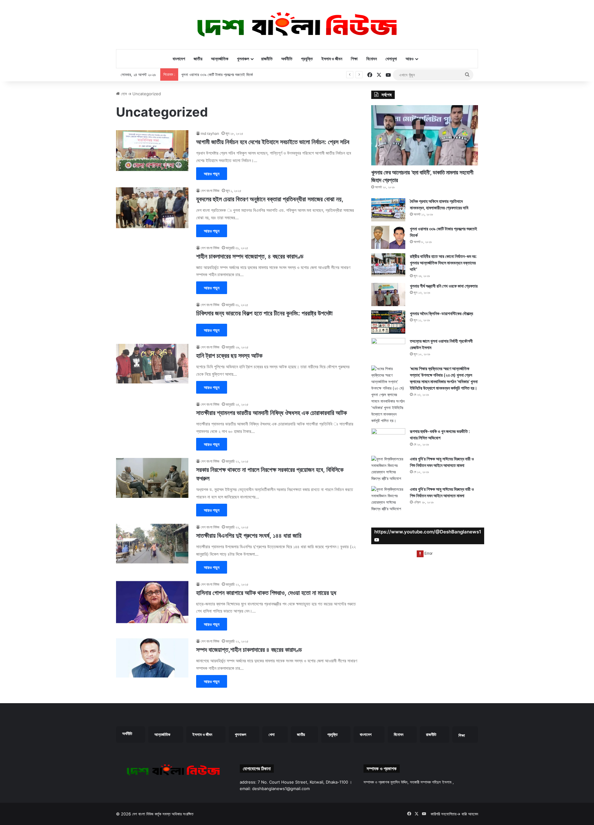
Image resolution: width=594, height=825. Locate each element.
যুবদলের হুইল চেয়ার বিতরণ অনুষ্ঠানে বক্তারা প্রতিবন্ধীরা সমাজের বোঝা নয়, (269, 199)
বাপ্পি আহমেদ (470, 813)
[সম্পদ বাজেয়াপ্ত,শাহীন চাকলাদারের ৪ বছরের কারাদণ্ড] (152, 658)
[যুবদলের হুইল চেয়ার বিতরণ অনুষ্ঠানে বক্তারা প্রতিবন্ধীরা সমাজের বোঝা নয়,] (152, 207)
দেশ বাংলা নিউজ (210, 190)
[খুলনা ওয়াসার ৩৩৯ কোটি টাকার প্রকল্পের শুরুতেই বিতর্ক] (388, 237)
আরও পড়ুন (211, 173)
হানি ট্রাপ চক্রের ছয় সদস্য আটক (229, 355)
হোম (123, 93)
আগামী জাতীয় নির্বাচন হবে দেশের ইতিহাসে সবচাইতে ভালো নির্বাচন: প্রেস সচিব (272, 142)
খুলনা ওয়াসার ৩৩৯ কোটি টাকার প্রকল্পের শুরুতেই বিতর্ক (217, 74)
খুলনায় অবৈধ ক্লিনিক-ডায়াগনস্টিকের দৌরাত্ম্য (441, 313)
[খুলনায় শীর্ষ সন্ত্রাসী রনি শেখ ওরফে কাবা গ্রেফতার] (388, 294)
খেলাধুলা (391, 58)
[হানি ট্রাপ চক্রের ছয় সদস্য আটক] (152, 363)
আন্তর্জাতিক (219, 58)
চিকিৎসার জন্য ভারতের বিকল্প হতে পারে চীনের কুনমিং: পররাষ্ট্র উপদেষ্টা (264, 313)
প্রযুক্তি (307, 58)
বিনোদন (371, 58)
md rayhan (210, 133)
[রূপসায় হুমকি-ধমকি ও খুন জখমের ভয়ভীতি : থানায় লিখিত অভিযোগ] (388, 439)
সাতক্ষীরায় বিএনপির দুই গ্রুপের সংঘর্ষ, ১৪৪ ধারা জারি (248, 535)
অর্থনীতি (286, 58)
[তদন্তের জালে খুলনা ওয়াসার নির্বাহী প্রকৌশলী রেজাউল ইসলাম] (388, 349)
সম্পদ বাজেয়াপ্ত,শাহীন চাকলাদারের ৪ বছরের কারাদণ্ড (249, 649)
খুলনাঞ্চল (243, 58)
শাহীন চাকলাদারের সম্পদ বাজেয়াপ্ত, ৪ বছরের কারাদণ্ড (249, 256)
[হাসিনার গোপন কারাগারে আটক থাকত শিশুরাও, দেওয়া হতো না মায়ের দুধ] (152, 602)
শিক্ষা (354, 58)
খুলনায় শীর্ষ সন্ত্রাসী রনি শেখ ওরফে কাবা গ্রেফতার (444, 286)
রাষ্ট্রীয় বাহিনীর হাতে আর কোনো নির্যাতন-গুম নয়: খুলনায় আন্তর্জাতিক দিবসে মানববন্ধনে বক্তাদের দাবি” (443, 263)
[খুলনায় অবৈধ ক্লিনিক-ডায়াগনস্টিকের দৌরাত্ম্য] (388, 322)
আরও (410, 58)
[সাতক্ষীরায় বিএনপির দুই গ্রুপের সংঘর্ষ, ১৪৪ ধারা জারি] (152, 543)
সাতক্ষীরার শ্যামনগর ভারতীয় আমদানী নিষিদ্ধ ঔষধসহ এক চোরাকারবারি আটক (271, 413)
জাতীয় (198, 58)
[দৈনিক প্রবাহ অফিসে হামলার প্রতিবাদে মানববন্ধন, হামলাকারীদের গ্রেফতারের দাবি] (388, 209)
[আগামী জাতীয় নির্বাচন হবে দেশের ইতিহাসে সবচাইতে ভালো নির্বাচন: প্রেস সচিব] (152, 150)
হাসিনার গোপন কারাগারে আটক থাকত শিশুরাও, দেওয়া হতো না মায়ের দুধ (266, 592)
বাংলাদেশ (179, 58)
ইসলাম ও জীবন (331, 58)
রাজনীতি (267, 58)
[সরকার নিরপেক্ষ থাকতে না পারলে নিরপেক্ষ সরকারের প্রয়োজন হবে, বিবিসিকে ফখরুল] (152, 478)
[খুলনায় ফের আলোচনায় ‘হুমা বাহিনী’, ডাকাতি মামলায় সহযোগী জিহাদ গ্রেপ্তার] (424, 135)
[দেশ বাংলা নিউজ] (297, 24)
